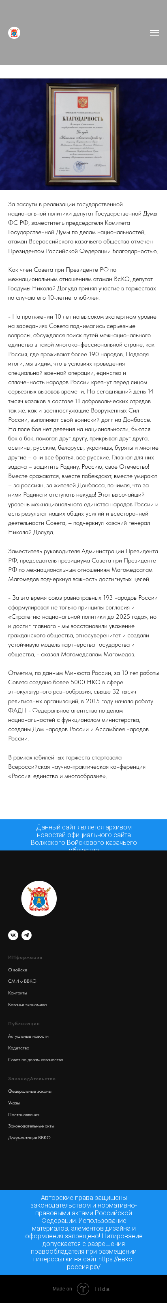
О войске (17, 970)
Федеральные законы (29, 1091)
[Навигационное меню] (154, 33)
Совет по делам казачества (35, 1059)
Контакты (17, 993)
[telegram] (26, 935)
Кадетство (18, 1048)
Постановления (23, 1114)
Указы (14, 1103)
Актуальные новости (28, 1036)
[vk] (13, 935)
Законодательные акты (31, 1126)
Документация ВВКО (29, 1137)
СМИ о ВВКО (22, 981)
